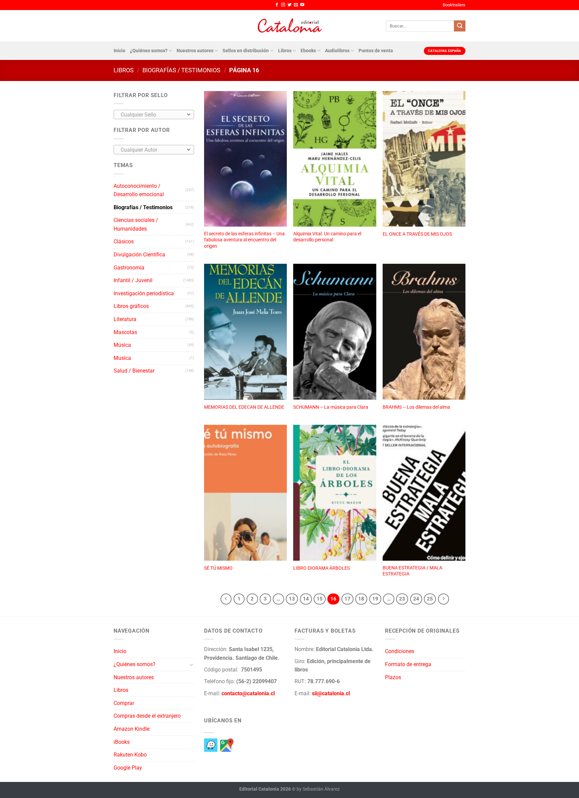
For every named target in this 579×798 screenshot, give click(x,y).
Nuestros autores (195, 51)
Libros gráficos (131, 306)
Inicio (119, 51)
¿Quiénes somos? (149, 51)
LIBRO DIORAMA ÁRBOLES (321, 568)
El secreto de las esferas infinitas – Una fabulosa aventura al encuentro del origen (244, 240)
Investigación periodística (144, 293)
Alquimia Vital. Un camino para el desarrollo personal (327, 237)
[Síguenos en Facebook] (277, 5)
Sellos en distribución (245, 51)
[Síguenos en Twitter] (289, 5)
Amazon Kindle (131, 729)
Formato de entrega (408, 664)
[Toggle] (191, 664)
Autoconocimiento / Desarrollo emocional (139, 190)
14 (306, 599)
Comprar (124, 703)
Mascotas (125, 332)
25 (430, 599)
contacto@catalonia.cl (248, 693)
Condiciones (399, 651)
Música (122, 345)
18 (361, 599)
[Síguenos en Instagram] (283, 5)
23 (402, 599)
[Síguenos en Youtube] (302, 5)
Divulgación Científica (139, 254)
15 (320, 599)
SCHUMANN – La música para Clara (330, 407)
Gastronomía (129, 267)
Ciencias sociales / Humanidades (136, 224)
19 (375, 599)
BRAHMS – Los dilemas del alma (416, 407)
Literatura (125, 319)
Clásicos (124, 241)
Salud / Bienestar (134, 371)
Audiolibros (337, 51)
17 (347, 599)
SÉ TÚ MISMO (218, 568)
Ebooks (308, 51)
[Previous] (226, 599)
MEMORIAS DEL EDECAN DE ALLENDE (244, 407)
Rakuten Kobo (130, 754)
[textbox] (152, 114)
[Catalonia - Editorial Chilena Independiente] (289, 26)
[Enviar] (459, 26)
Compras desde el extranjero (147, 716)
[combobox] (154, 114)
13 (292, 599)
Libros (285, 51)
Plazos (393, 677)
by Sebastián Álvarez (318, 789)
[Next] (443, 599)
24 (416, 599)
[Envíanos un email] (296, 5)
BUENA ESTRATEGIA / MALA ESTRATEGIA (412, 571)
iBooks (122, 742)
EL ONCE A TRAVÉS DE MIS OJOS (417, 234)
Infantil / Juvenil (133, 280)
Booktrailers (454, 4)
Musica (122, 358)
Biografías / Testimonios (181, 70)
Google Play (128, 768)
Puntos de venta (376, 51)
